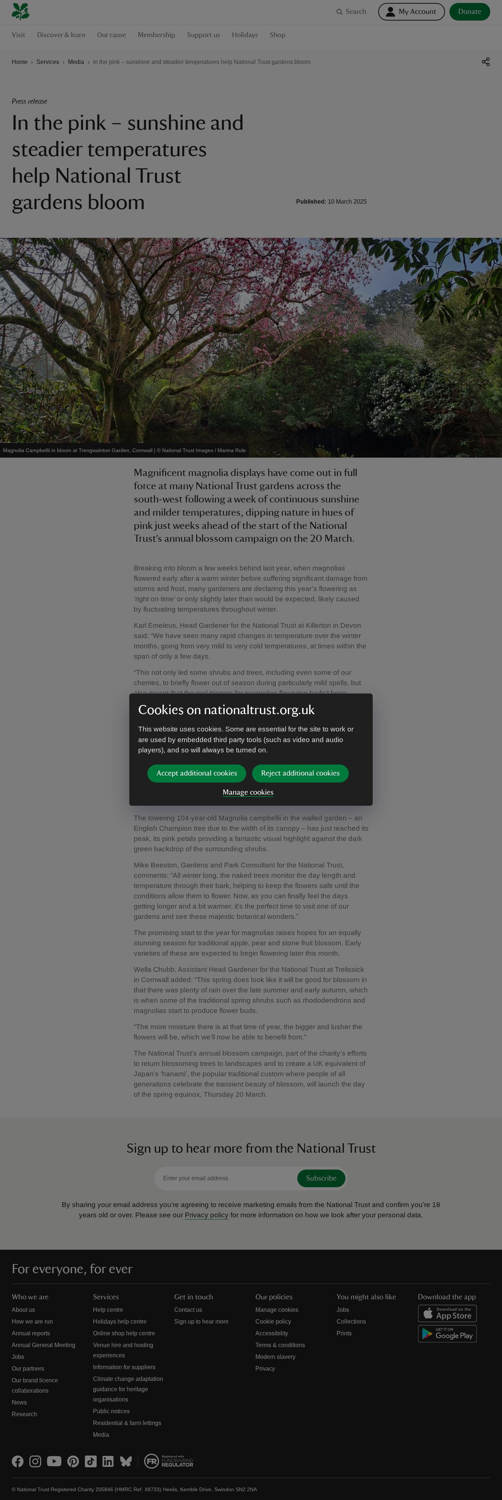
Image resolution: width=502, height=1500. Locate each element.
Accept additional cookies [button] (197, 773)
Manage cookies (248, 792)
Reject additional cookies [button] (300, 773)
